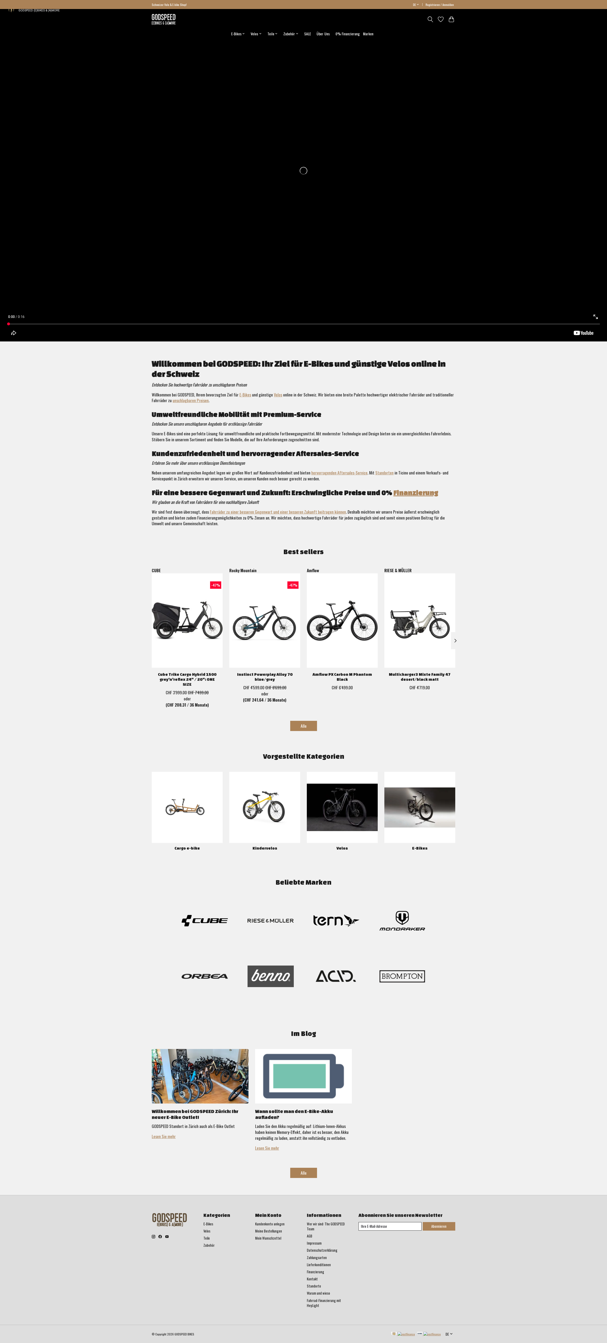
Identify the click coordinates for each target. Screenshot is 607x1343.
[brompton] (402, 977)
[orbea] (205, 977)
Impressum (314, 1243)
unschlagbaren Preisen (191, 400)
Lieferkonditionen (319, 1264)
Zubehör (209, 1245)
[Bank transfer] (429, 1334)
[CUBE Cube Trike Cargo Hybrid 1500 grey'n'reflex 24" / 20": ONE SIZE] (187, 620)
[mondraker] (402, 921)
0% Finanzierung (348, 33)
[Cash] (403, 1334)
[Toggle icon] (430, 19)
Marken (368, 33)
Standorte (314, 1285)
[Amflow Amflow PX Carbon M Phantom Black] (342, 620)
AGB (309, 1235)
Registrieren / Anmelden (440, 4)
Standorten (384, 472)
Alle (304, 726)
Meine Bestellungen (268, 1230)
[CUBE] (205, 921)
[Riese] (270, 921)
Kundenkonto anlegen (270, 1223)
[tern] (336, 921)
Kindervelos (265, 848)
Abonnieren (438, 1226)
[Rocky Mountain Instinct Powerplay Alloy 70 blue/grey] (264, 620)
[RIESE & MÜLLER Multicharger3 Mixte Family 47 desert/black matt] (419, 620)
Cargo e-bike (187, 848)
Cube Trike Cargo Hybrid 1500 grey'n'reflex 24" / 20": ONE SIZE (187, 679)
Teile (206, 1238)
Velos (278, 394)
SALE (307, 33)
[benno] (270, 977)
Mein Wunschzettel (268, 1238)
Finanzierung (415, 492)
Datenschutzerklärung (322, 1250)
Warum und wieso (318, 1293)
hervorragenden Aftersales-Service (339, 472)
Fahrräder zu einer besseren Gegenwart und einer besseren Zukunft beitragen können (278, 512)
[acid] (336, 977)
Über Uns (323, 33)
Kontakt (312, 1278)
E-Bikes (245, 394)
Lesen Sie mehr (164, 1136)
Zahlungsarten (317, 1257)
